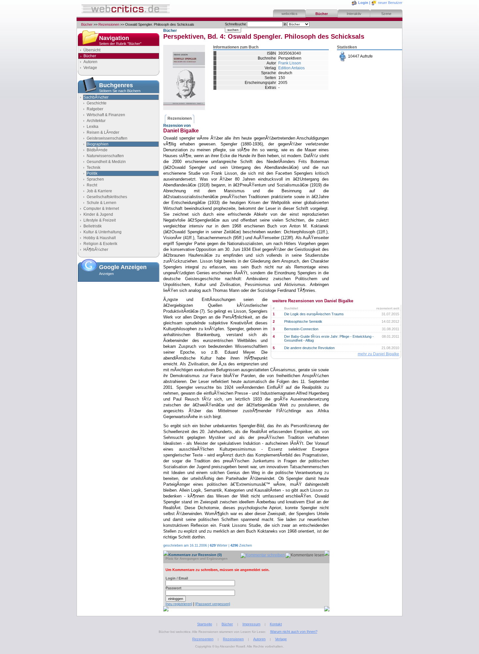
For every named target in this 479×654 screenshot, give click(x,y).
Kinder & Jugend (98, 214)
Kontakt (276, 624)
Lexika (92, 126)
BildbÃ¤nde (97, 150)
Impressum (251, 624)
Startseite (204, 624)
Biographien (98, 144)
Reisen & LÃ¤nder (103, 132)
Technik (93, 167)
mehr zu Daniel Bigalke (378, 354)
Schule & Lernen (101, 202)
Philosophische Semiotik (303, 321)
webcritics (290, 14)
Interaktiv (354, 14)
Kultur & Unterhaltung (102, 232)
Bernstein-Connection (301, 329)
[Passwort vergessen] (212, 604)
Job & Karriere (99, 191)
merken (360, 90)
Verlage (90, 67)
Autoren (90, 62)
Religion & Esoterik (100, 243)
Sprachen (95, 179)
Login (363, 3)
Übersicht (91, 50)
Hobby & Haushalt (99, 238)
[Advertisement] (118, 316)
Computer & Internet (101, 208)
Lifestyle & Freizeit (99, 220)
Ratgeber (95, 109)
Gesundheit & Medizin (106, 161)
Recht (92, 185)
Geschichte (97, 103)
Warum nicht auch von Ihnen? (293, 632)
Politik (92, 173)
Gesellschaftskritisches (107, 197)
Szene (386, 14)
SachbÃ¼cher (96, 97)
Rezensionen (108, 24)
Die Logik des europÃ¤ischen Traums (314, 314)
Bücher (321, 14)
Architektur (96, 120)
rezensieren (364, 105)
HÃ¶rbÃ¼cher (95, 249)
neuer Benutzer (390, 3)
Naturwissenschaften (105, 156)
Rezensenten (202, 639)
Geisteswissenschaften (107, 138)
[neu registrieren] (179, 604)
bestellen (361, 74)
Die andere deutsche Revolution (309, 348)
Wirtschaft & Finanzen (106, 115)
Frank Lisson (289, 63)
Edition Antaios (291, 68)
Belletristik (92, 226)
